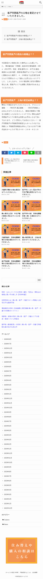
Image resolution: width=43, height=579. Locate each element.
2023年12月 (8, 453)
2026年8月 (7, 339)
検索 (39, 280)
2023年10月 (8, 462)
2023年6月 (7, 481)
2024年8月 (7, 417)
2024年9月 (7, 412)
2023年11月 (8, 458)
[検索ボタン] (40, 2)
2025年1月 (7, 394)
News (5, 19)
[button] (5, 153)
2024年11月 (8, 403)
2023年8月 (7, 471)
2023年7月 (7, 476)
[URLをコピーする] (38, 153)
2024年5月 (7, 430)
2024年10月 (8, 407)
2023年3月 (7, 494)
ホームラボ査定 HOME (12, 572)
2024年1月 (7, 449)
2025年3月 (7, 385)
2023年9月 (7, 467)
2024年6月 (7, 426)
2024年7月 (7, 421)
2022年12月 (8, 508)
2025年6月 (7, 376)
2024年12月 (8, 398)
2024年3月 (7, 439)
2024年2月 (7, 444)
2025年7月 (7, 371)
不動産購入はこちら (25, 572)
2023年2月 (7, 499)
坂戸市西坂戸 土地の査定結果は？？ (21, 39)
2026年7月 (7, 344)
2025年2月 (7, 389)
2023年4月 (7, 490)
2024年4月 (7, 435)
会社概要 (34, 572)
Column (6, 520)
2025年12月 (8, 348)
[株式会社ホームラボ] (21, 2)
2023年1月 (7, 503)
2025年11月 (8, 353)
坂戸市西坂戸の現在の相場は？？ (19, 36)
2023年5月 (7, 485)
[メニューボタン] (2, 2)
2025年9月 (7, 362)
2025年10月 (8, 357)
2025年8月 (7, 366)
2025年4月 (7, 380)
